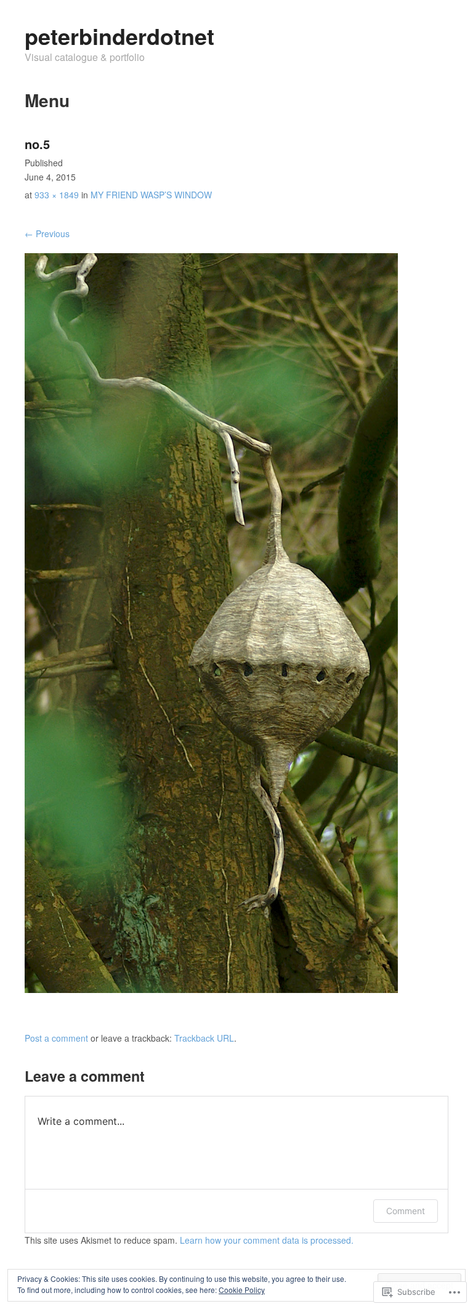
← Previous (47, 233)
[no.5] (211, 989)
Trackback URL (204, 1038)
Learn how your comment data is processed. (267, 1240)
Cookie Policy (242, 1289)
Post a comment (56, 1038)
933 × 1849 (56, 194)
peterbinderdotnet (119, 36)
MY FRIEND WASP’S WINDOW (151, 194)
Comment (405, 1211)
